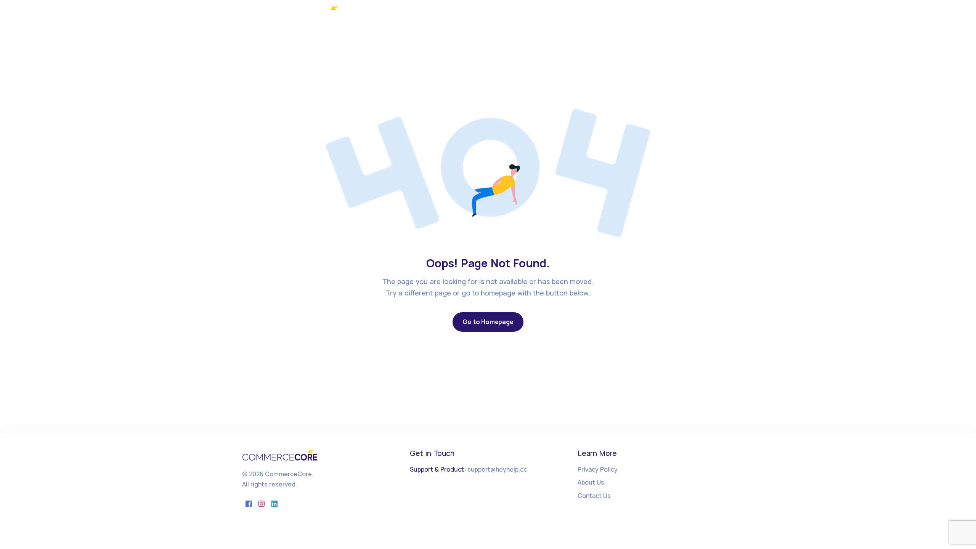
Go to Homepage (487, 322)
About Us (591, 482)
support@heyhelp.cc (497, 469)
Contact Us (594, 495)
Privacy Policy (598, 469)
